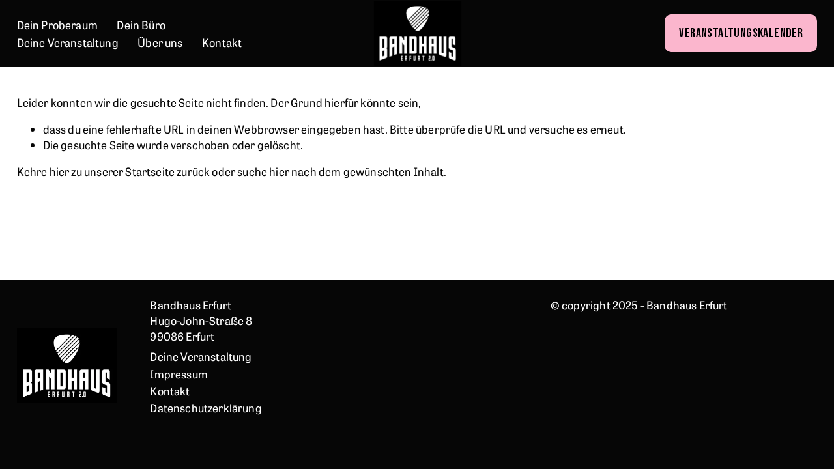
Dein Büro (141, 24)
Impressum (179, 373)
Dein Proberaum (57, 24)
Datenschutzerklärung (205, 407)
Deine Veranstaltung (68, 42)
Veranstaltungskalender (741, 33)
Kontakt (222, 42)
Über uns (159, 42)
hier (60, 170)
